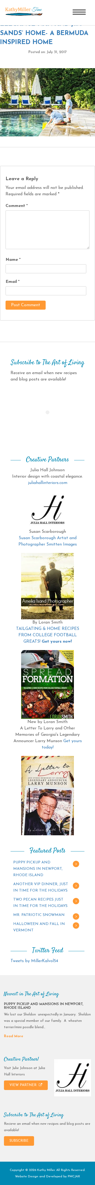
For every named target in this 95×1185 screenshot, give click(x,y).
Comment (17, 206)
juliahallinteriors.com (47, 483)
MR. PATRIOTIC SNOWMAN (39, 915)
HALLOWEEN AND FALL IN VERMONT (39, 927)
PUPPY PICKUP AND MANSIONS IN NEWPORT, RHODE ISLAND (38, 868)
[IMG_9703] (47, 102)
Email (13, 282)
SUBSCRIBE (19, 1141)
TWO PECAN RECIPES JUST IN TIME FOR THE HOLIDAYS (40, 903)
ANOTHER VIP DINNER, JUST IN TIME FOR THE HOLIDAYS (40, 887)
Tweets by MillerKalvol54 (34, 961)
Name (13, 260)
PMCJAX (74, 1176)
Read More (13, 1036)
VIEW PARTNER (23, 1085)
